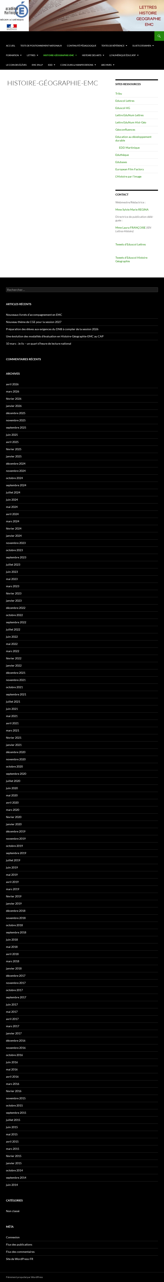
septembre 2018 (16, 932)
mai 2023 (12, 579)
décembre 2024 (15, 463)
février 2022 (13, 658)
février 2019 (13, 896)
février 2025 (13, 449)
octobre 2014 (14, 1170)
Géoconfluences (125, 129)
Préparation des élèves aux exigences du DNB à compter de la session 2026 (52, 329)
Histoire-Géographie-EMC (58, 55)
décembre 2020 (15, 752)
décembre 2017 (15, 975)
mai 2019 (12, 874)
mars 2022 (12, 651)
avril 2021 (12, 723)
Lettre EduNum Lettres (129, 115)
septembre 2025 (16, 427)
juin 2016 (12, 1062)
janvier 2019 (14, 903)
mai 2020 (12, 795)
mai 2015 (12, 1134)
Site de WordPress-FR (19, 1259)
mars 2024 (12, 521)
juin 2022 (12, 636)
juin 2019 (12, 867)
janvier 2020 (14, 824)
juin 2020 (12, 788)
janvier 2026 (14, 405)
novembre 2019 (16, 838)
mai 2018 (12, 946)
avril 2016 (12, 1076)
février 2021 (13, 737)
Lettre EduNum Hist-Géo (130, 122)
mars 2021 (12, 730)
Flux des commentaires (20, 1251)
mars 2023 (12, 586)
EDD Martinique (129, 147)
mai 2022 (12, 644)
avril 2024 (12, 514)
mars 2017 (12, 1026)
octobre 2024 (14, 478)
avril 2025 (12, 442)
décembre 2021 (15, 672)
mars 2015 (12, 1148)
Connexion (13, 1237)
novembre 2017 (16, 982)
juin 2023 (12, 571)
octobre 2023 (14, 550)
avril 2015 (12, 1141)
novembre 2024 (16, 470)
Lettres (31, 55)
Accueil (10, 45)
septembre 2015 (16, 1112)
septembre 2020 (16, 773)
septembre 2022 (16, 622)
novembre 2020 (16, 759)
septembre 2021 (16, 694)
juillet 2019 (13, 860)
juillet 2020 (13, 781)
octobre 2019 (14, 845)
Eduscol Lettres (124, 100)
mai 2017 (12, 1011)
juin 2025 (12, 434)
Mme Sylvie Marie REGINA (132, 209)
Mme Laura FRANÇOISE (130, 227)
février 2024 (13, 528)
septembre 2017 (16, 997)
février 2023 (13, 593)
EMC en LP (37, 65)
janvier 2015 (14, 1163)
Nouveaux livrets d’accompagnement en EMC (34, 314)
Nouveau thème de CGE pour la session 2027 (33, 322)
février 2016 (13, 1091)
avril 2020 (12, 802)
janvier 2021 (14, 744)
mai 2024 (12, 506)
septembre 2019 (16, 853)
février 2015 (13, 1156)
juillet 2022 (13, 629)
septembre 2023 (16, 557)
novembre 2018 (16, 918)
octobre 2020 (14, 766)
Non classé (12, 1211)
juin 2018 (12, 939)
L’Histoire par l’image (128, 176)
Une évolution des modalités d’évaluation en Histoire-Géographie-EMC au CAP (55, 336)
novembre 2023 (16, 543)
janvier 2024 (14, 535)
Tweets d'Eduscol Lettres (130, 244)
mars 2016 (12, 1083)
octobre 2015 (14, 1105)
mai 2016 (12, 1069)
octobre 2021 (14, 687)
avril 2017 (12, 1019)
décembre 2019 (15, 831)
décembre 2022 (15, 607)
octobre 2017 (14, 990)
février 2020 (13, 817)
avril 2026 (12, 384)
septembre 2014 (16, 1177)
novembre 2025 (16, 420)
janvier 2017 (14, 1033)
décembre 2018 (15, 910)
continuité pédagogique (81, 45)
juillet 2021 (13, 701)
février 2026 (13, 398)
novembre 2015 (16, 1098)
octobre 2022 (14, 615)
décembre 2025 (15, 413)
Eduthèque (122, 154)
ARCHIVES (106, 65)
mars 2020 (12, 809)
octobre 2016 (14, 1055)
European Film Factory (129, 169)
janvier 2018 (14, 968)
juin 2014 (12, 1184)
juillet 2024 (13, 492)
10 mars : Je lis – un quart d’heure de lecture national (38, 343)
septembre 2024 (16, 485)
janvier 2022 (14, 665)
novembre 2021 (16, 680)
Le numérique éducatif (122, 55)
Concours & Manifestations (76, 65)
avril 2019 (12, 882)
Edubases (121, 162)
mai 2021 (12, 716)
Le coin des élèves (16, 65)
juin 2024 (12, 499)
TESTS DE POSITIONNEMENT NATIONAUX (41, 45)
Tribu (118, 93)
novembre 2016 (16, 1047)
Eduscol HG (122, 108)
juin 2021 (12, 708)
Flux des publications (19, 1244)
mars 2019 (12, 889)
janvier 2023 (14, 600)
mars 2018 (12, 961)
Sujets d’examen (141, 45)
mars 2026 (12, 391)
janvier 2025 (14, 456)
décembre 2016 (15, 1040)
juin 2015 (12, 1127)
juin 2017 (12, 1004)
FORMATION (12, 55)
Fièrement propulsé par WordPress (24, 1277)
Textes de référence (112, 45)
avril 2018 (12, 954)
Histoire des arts (91, 55)
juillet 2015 (13, 1120)
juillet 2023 (13, 564)
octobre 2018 (14, 925)
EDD (50, 65)
